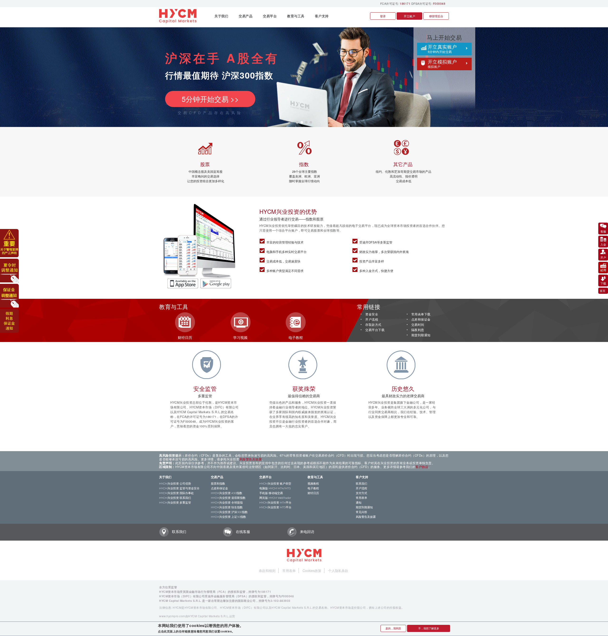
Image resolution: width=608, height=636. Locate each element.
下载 (603, 283)
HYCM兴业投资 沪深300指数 (229, 512)
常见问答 (361, 512)
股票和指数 (218, 483)
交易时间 (417, 325)
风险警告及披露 (250, 459)
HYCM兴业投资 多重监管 (175, 502)
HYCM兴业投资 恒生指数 (227, 507)
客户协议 (421, 466)
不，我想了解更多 (428, 628)
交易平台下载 (375, 330)
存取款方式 (373, 325)
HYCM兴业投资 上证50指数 (228, 516)
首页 (602, 291)
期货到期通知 (421, 335)
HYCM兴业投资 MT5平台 (275, 507)
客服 (603, 231)
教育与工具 (315, 477)
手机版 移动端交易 (271, 493)
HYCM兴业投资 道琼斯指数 (228, 497)
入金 (603, 244)
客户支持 (362, 477)
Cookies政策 (312, 570)
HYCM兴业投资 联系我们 (175, 497)
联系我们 (361, 483)
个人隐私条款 (338, 570)
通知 (358, 502)
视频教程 (313, 483)
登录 (383, 16)
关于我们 (165, 477)
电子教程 (313, 488)
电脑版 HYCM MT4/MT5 (275, 488)
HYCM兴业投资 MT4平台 (275, 502)
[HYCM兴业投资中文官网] (179, 16)
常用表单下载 (421, 314)
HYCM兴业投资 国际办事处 (176, 493)
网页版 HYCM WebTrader (275, 497)
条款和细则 (267, 570)
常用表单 (361, 497)
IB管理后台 (436, 16)
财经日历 (313, 493)
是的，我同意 (393, 628)
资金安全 (371, 314)
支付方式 (361, 493)
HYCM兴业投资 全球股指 (227, 502)
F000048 (439, 3)
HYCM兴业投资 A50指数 (226, 493)
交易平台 (265, 477)
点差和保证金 (421, 319)
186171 (405, 3)
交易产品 (217, 477)
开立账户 (409, 16)
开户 (603, 257)
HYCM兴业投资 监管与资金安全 (179, 488)
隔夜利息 (417, 330)
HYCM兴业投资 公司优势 (175, 483)
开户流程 (371, 319)
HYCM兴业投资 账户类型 (275, 483)
